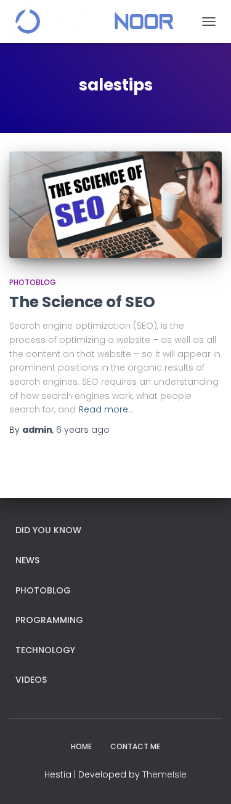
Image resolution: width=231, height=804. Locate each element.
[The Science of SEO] (115, 204)
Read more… (106, 409)
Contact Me (135, 746)
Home (81, 746)
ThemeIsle (164, 774)
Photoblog (32, 282)
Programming (49, 620)
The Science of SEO (82, 302)
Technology (45, 650)
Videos (31, 679)
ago (83, 430)
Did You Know (48, 530)
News (27, 560)
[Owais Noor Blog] (96, 21)
